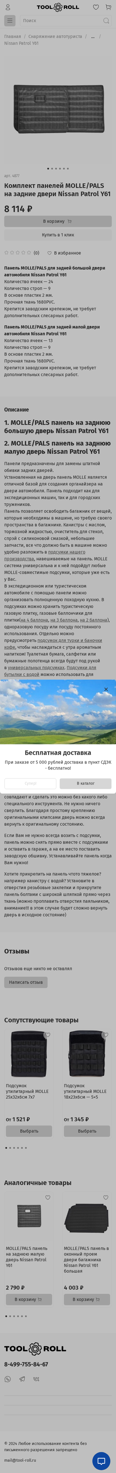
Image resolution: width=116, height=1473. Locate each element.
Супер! (30, 783)
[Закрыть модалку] (106, 689)
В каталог (86, 783)
